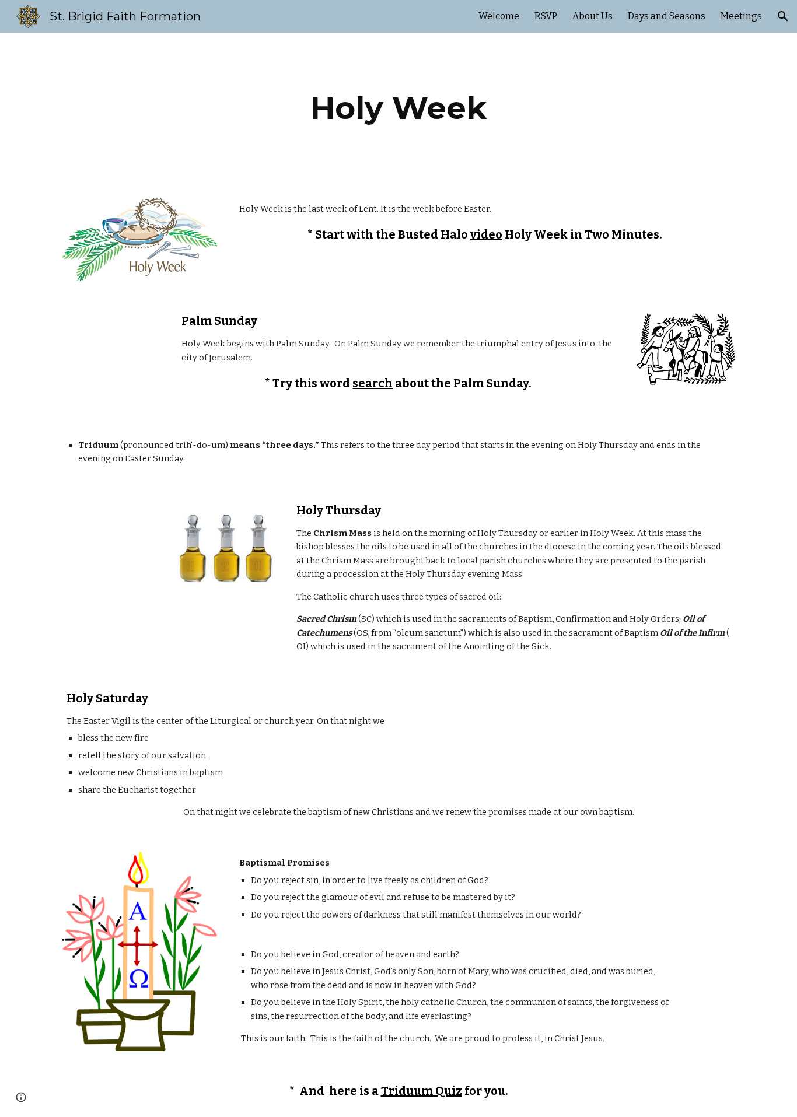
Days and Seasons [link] (666, 16)
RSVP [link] (545, 16)
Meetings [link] (741, 16)
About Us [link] (592, 16)
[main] (398, 108)
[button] (783, 16)
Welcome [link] (498, 16)
